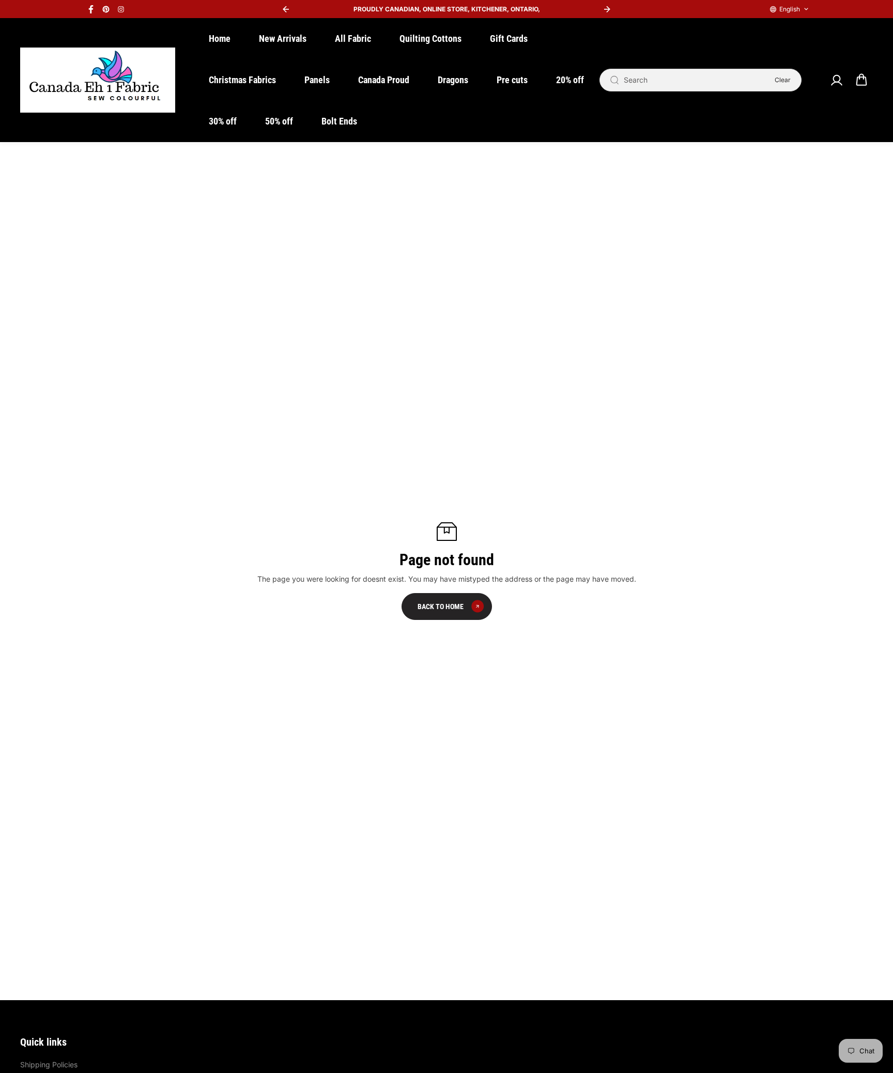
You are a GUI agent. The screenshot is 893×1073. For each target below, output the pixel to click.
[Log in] (836, 80)
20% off (570, 79)
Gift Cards (509, 38)
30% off (223, 121)
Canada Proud (383, 79)
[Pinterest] (106, 9)
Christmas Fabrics (242, 79)
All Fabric (353, 38)
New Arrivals (282, 38)
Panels (317, 79)
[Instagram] (121, 9)
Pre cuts (512, 79)
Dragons (453, 79)
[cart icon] (861, 80)
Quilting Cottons (430, 38)
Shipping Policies (49, 1064)
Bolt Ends (339, 121)
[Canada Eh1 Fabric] (97, 80)
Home (219, 38)
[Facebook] (91, 9)
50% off (279, 121)
